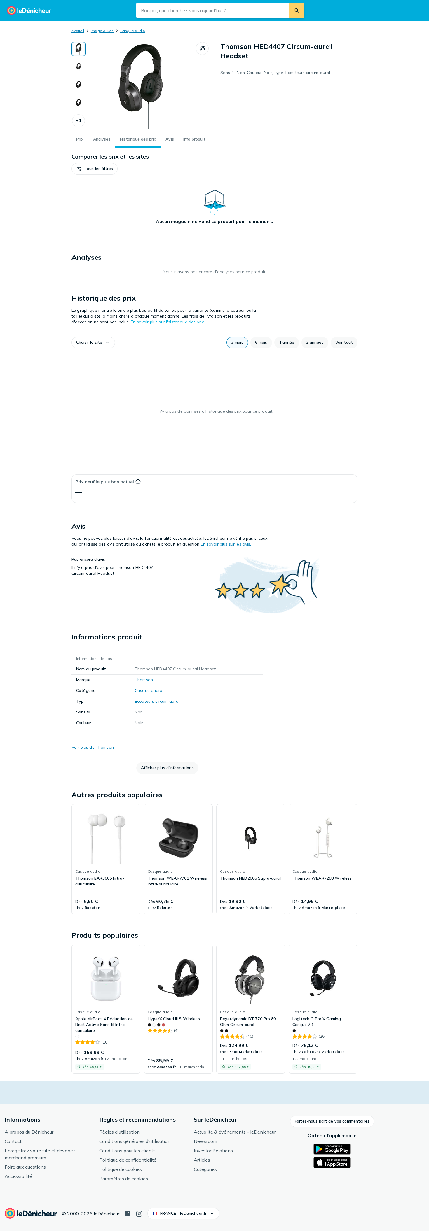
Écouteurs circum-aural (157, 701)
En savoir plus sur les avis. (226, 544)
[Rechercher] (296, 10)
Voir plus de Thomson (93, 747)
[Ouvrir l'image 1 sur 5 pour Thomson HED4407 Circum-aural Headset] (141, 85)
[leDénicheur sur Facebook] (127, 1213)
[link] (106, 859)
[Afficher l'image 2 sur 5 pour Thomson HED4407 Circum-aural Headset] (79, 67)
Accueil (78, 31)
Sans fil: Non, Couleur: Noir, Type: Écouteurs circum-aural (275, 72)
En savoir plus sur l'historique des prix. (168, 322)
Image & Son (102, 31)
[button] (78, 120)
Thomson (144, 679)
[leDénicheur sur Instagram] (139, 1213)
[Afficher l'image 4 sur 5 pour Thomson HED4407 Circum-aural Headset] (79, 103)
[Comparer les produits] (202, 48)
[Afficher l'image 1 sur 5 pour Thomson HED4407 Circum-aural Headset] (79, 49)
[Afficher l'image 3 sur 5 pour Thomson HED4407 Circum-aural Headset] (79, 85)
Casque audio (132, 31)
